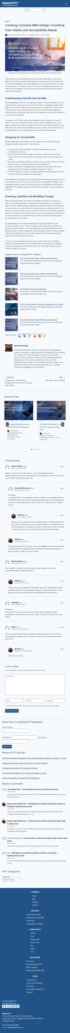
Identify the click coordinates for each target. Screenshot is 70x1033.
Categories (6, 877)
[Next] (62, 424)
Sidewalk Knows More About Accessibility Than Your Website (25, 763)
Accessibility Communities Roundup (33, 289)
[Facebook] (29, 336)
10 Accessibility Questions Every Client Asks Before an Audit (24, 773)
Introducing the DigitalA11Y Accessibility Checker (20, 768)
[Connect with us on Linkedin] (3, 1006)
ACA (32, 952)
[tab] (31, 449)
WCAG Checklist (32, 967)
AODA (33, 949)
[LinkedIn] (19, 336)
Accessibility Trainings (34, 924)
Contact (35, 905)
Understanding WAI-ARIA (35, 970)
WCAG (33, 933)
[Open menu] (66, 3)
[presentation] (18, 410)
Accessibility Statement (35, 989)
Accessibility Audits (33, 914)
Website (50, 701)
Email (29, 701)
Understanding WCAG (34, 964)
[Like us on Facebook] (10, 1006)
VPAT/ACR (30, 921)
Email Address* (8, 727)
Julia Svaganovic (13, 789)
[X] (24, 336)
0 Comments (11, 439)
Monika (21, 515)
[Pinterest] (39, 336)
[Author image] (6, 35)
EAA (32, 946)
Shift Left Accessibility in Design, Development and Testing (41, 304)
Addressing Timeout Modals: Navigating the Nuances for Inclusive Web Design (18, 381)
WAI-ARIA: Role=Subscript (55, 379)
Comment (10, 676)
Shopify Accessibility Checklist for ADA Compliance (20, 778)
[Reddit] (34, 336)
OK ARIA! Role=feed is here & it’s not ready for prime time (51, 427)
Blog (33, 899)
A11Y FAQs (29, 961)
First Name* (6, 737)
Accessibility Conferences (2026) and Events (40, 789)
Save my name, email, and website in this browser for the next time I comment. (33, 706)
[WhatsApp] (44, 336)
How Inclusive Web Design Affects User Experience (39, 258)
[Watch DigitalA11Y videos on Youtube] (18, 1006)
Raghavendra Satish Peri (14, 433)
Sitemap (29, 992)
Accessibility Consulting (35, 918)
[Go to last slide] (7, 424)
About (34, 896)
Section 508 (35, 939)
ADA (32, 936)
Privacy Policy (31, 980)
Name (9, 701)
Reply (62, 466)
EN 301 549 (35, 942)
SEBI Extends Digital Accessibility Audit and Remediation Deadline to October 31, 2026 (34, 758)
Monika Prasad (20, 35)
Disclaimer (30, 986)
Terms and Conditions (34, 983)
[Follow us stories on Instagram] (14, 1006)
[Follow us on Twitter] (7, 1006)
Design (7, 21)
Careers (35, 902)
